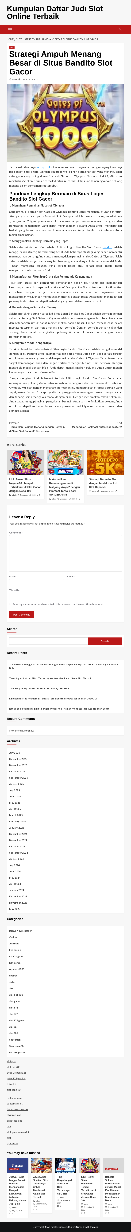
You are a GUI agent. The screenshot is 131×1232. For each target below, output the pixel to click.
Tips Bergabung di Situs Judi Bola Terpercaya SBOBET (39, 688)
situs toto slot (14, 1120)
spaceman (12, 1143)
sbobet (13, 975)
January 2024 (16, 890)
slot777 (13, 1014)
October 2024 (17, 846)
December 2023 (18, 896)
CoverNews (75, 1226)
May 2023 (14, 908)
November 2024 (18, 840)
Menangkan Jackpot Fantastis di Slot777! (97, 425)
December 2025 (18, 758)
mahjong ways (14, 1097)
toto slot (11, 1083)
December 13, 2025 (27, 495)
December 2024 (18, 833)
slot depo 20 (13, 1089)
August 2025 (16, 783)
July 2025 (14, 790)
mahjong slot (16, 956)
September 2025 (18, 777)
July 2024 (14, 865)
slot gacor (14, 1001)
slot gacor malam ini (18, 1131)
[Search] (121, 29)
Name (13, 576)
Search (12, 629)
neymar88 (14, 962)
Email (71, 576)
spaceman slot (15, 1103)
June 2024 (15, 871)
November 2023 (18, 902)
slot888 (13, 1033)
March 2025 (16, 815)
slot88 (12, 1026)
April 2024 (15, 883)
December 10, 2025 (67, 499)
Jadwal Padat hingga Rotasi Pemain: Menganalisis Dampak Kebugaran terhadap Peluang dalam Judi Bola (64, 666)
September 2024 (18, 852)
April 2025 (15, 808)
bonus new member (17, 1109)
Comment (16, 532)
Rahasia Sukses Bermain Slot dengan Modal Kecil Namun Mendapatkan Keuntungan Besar (59, 708)
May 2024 (14, 877)
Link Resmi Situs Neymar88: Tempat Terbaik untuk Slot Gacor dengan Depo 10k (53, 698)
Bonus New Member (20, 930)
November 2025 (18, 765)
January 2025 (16, 827)
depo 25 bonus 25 (16, 1072)
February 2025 (17, 821)
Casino (13, 937)
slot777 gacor (17, 1020)
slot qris (13, 1007)
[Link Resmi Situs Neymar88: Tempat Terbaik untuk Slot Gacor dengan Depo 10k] (25, 462)
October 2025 (17, 771)
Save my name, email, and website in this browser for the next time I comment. (59, 604)
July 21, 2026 (17, 1211)
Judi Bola (14, 943)
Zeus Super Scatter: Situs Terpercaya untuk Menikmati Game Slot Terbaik (50, 678)
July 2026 (14, 752)
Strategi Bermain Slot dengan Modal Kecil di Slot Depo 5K (103, 483)
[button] (10, 29)
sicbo (12, 981)
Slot (12, 47)
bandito (107, 247)
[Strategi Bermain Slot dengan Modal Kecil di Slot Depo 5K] (105, 462)
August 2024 (16, 858)
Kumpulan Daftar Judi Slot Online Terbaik (55, 12)
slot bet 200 (16, 994)
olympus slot (45, 167)
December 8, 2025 (107, 491)
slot (9, 1126)
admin (14, 79)
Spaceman (15, 1039)
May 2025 (14, 802)
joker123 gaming (16, 1078)
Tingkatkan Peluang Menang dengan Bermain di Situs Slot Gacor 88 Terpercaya (37, 427)
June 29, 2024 (27, 79)
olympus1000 (16, 969)
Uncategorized (17, 1052)
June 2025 (15, 796)
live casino (15, 949)
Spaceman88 (16, 1046)
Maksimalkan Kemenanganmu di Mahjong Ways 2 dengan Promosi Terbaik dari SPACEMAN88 (64, 487)
